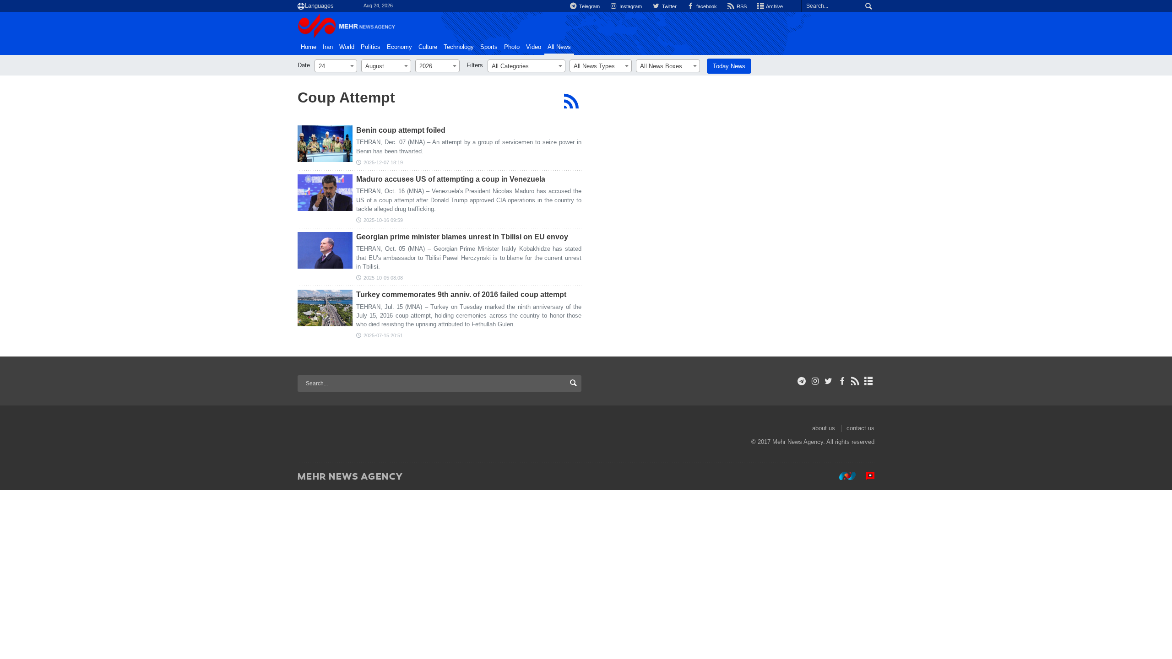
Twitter (668, 6)
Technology (459, 47)
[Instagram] (815, 381)
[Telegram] (802, 381)
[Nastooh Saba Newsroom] (843, 476)
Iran (328, 47)
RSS (741, 6)
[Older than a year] (325, 308)
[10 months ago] (325, 192)
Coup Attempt (346, 97)
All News (559, 47)
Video (533, 47)
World (346, 47)
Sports (489, 47)
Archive (774, 6)
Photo (512, 47)
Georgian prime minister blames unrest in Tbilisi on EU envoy (462, 237)
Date (304, 65)
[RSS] (571, 101)
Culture (427, 47)
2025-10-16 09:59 (383, 220)
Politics (370, 47)
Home (308, 47)
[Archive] (868, 381)
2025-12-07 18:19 (383, 162)
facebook (706, 6)
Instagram (630, 6)
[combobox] (336, 65)
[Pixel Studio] (865, 476)
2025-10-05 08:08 (383, 278)
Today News (729, 66)
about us (823, 428)
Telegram (589, 6)
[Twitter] (828, 381)
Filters (475, 65)
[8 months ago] (325, 143)
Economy (399, 47)
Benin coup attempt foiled (400, 130)
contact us (860, 428)
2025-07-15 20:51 (383, 335)
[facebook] (841, 381)
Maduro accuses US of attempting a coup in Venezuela (450, 179)
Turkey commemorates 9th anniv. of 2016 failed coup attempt (461, 294)
